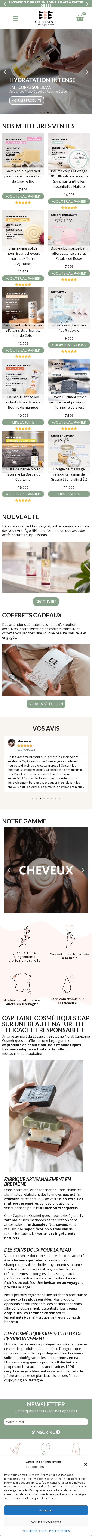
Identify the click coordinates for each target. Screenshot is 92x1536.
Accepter (46, 1510)
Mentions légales (59, 1531)
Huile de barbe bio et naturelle (23, 474)
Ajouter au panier (23, 196)
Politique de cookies (34, 1531)
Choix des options (69, 345)
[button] (85, 1464)
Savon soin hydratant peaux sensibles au (23, 176)
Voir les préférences (46, 1522)
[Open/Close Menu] (15, 18)
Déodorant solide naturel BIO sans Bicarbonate (23, 330)
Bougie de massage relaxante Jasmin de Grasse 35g (69, 474)
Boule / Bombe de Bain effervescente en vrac (69, 253)
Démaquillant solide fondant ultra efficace (23, 402)
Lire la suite (23, 422)
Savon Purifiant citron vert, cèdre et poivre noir (69, 402)
